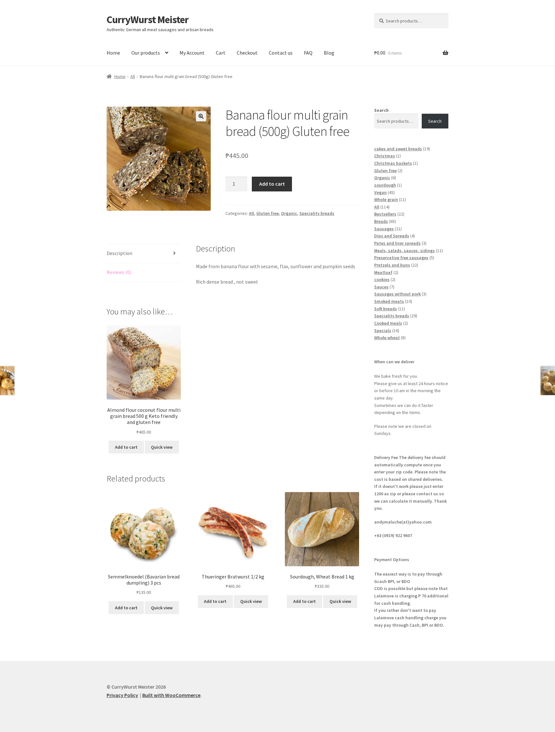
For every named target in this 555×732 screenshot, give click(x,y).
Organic (289, 213)
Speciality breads (316, 213)
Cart (220, 52)
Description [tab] (119, 253)
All (132, 76)
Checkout (247, 52)
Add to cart (272, 184)
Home (113, 52)
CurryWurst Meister (148, 19)
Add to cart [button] (126, 447)
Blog (329, 52)
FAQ (308, 52)
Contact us (281, 52)
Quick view (161, 447)
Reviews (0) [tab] (119, 272)
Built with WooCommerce (171, 695)
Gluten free (267, 213)
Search (381, 110)
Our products (145, 52)
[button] (201, 116)
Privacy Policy (122, 695)
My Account (192, 52)
